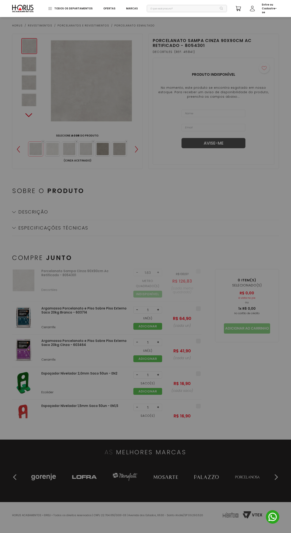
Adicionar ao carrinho (247, 328)
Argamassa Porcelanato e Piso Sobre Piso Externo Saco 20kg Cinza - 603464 (84, 343)
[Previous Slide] (18, 149)
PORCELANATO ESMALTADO (134, 25)
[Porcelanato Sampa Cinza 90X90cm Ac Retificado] (23, 285)
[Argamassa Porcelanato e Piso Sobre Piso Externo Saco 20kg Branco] (23, 320)
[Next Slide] (136, 149)
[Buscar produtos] (221, 8)
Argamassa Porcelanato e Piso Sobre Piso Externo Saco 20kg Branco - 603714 (84, 310)
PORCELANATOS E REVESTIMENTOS (83, 25)
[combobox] (187, 8)
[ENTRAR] (264, 8)
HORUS (17, 25)
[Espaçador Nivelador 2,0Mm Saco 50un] (23, 385)
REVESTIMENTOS (40, 25)
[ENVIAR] (213, 143)
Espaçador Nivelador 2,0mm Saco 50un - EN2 (79, 373)
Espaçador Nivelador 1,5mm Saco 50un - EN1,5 (79, 406)
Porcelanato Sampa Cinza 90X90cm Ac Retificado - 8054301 (75, 273)
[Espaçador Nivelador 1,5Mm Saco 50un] (23, 418)
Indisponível (147, 294)
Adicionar (147, 326)
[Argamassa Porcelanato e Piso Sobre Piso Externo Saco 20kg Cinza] (23, 353)
